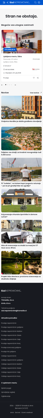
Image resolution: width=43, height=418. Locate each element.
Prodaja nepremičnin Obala (11, 335)
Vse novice (34, 93)
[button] (6, 84)
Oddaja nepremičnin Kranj (10, 376)
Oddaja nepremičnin (8, 356)
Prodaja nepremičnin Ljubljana (12, 327)
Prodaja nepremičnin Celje (10, 339)
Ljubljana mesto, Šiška (12, 56)
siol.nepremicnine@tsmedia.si (14, 311)
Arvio (12, 412)
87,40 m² (8, 66)
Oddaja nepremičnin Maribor (11, 364)
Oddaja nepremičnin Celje (10, 372)
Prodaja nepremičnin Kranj (10, 343)
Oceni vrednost (27, 412)
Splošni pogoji (6, 388)
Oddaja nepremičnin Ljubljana (12, 360)
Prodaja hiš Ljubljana (8, 352)
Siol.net (17, 412)
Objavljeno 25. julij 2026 (13, 73)
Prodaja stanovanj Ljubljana (11, 347)
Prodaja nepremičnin (8, 323)
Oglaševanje (5, 396)
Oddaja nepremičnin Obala (11, 368)
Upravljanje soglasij (8, 392)
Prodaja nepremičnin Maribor (11, 331)
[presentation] (2, 85)
